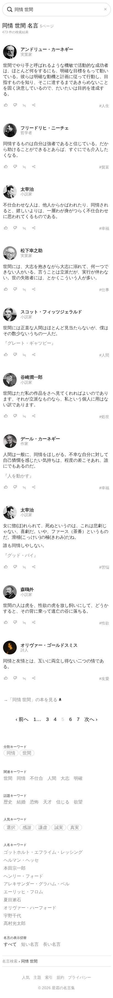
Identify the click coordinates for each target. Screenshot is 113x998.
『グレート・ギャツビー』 (29, 343)
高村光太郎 (15, 923)
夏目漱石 (12, 899)
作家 (24, 443)
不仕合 (36, 778)
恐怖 (34, 802)
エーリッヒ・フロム (23, 891)
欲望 (78, 802)
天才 (47, 802)
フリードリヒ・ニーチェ (45, 128)
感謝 (26, 827)
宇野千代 (12, 915)
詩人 (24, 650)
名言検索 (10, 961)
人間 (51, 778)
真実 (74, 827)
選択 (11, 827)
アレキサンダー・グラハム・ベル (36, 883)
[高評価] (6, 105)
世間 (26, 753)
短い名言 (30, 944)
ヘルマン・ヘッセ (21, 860)
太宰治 (27, 189)
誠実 (58, 827)
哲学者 (26, 133)
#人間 (104, 355)
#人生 (104, 106)
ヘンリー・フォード (23, 876)
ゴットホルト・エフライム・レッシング (43, 852)
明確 (78, 778)
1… (37, 719)
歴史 (8, 802)
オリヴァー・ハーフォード (30, 907)
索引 (49, 977)
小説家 (26, 194)
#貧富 (104, 167)
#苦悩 (104, 567)
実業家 (26, 54)
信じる (62, 802)
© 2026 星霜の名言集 (56, 988)
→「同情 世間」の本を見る (31, 699)
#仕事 (104, 289)
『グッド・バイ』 (20, 555)
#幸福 (104, 228)
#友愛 (104, 678)
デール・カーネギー (40, 438)
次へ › (90, 719)
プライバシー (79, 977)
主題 (37, 977)
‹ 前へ (22, 719)
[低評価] (15, 105)
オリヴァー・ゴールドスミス (49, 645)
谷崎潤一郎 (32, 377)
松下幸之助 (32, 250)
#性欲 (104, 623)
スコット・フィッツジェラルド (51, 311)
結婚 (21, 802)
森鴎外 (27, 589)
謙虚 (42, 827)
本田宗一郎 (15, 868)
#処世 (104, 416)
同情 (11, 753)
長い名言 (52, 944)
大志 (65, 778)
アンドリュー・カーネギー (47, 49)
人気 (26, 977)
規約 (60, 977)
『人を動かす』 (18, 476)
